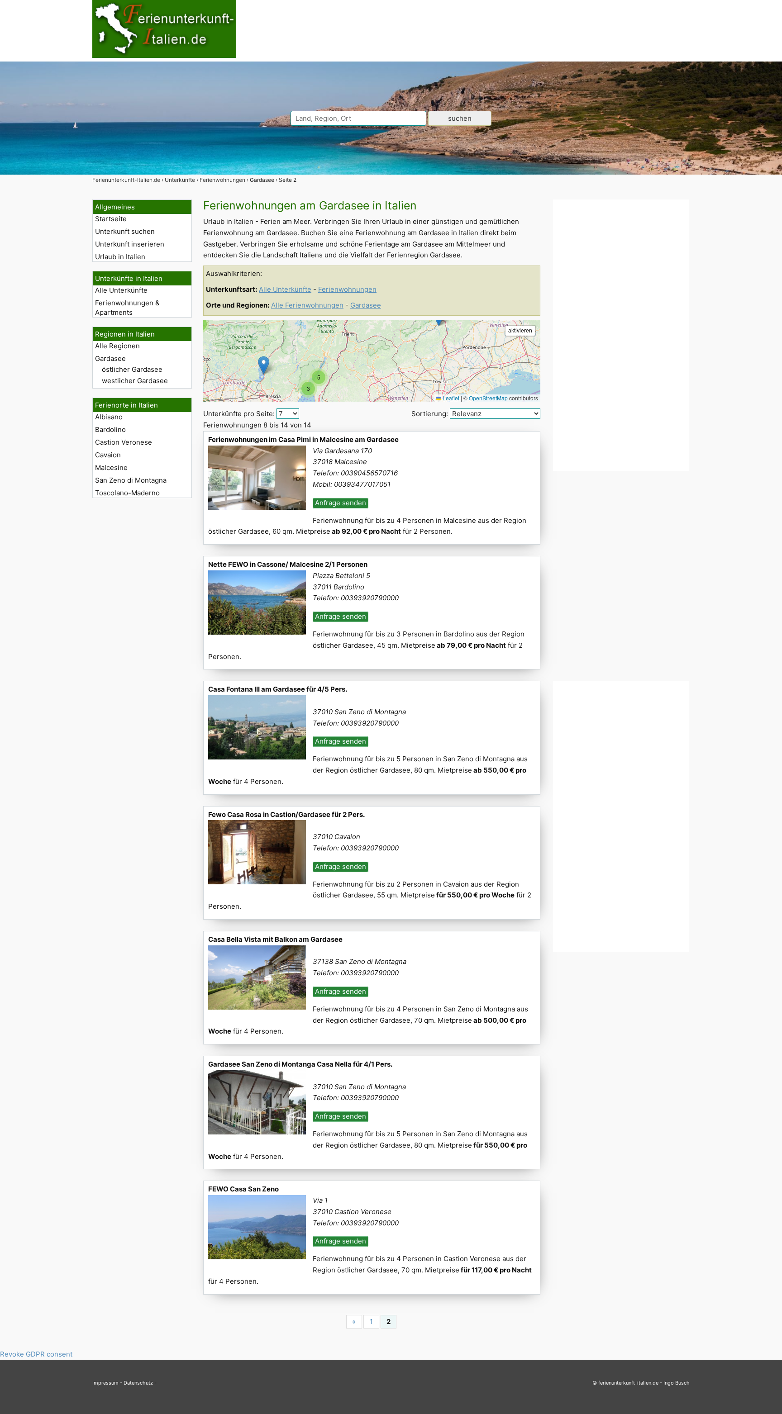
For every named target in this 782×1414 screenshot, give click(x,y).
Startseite (111, 218)
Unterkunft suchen (125, 231)
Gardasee (110, 358)
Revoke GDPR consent (36, 1354)
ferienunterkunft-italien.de (628, 1383)
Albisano (109, 417)
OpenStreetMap (488, 398)
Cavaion (108, 455)
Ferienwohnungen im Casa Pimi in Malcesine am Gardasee (303, 439)
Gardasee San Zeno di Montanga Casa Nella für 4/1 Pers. (300, 1064)
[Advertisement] (621, 335)
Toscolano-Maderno (127, 493)
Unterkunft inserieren (129, 244)
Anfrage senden (340, 502)
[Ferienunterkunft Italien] (164, 55)
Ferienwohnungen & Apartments (127, 308)
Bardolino (110, 429)
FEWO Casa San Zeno (243, 1189)
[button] (263, 365)
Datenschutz (138, 1383)
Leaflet (450, 398)
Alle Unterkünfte (121, 290)
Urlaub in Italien (120, 256)
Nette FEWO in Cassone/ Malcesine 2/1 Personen (287, 564)
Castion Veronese (123, 442)
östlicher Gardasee (132, 369)
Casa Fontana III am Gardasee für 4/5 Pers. (277, 689)
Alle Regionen (117, 346)
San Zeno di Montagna (131, 480)
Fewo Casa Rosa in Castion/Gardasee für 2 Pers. (286, 814)
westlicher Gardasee (135, 380)
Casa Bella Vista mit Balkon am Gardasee (275, 939)
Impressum (105, 1383)
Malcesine (111, 467)
